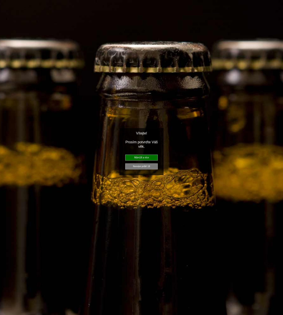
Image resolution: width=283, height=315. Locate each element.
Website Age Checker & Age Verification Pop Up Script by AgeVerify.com (279, 311)
